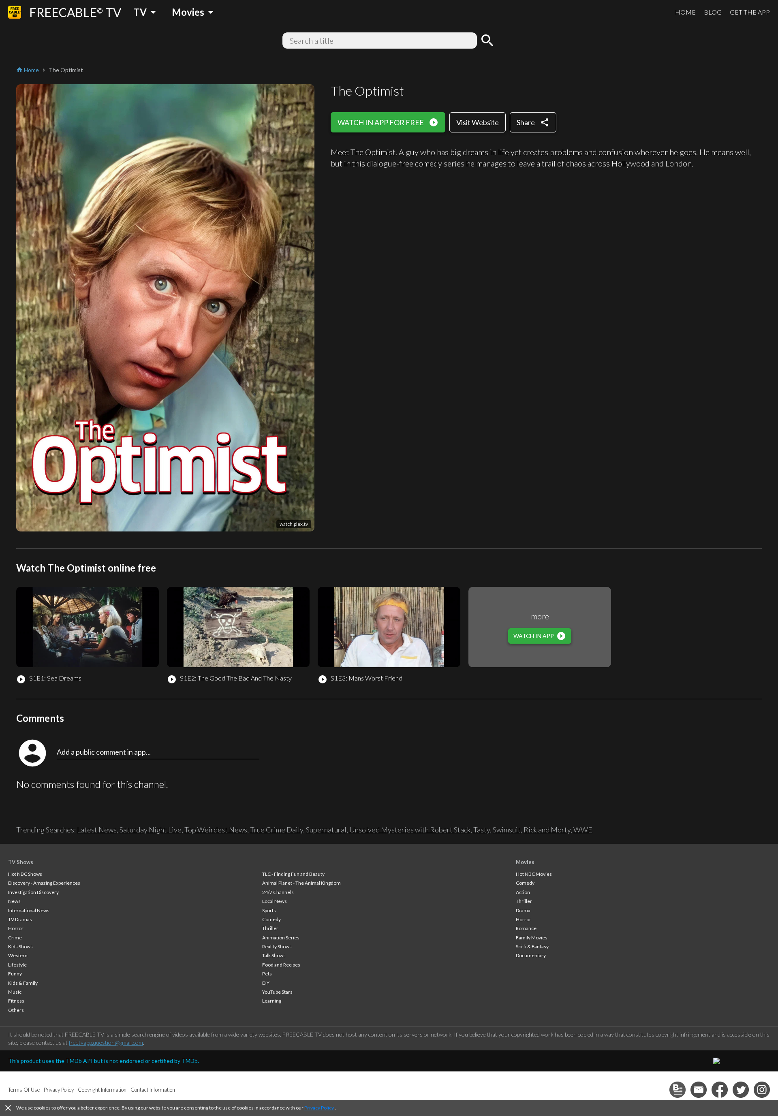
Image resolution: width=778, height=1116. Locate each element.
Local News (274, 901)
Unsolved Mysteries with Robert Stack (409, 829)
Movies (525, 862)
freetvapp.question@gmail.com (106, 1042)
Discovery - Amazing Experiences (44, 883)
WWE (582, 829)
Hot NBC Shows (25, 874)
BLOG (713, 12)
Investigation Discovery (33, 892)
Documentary (531, 955)
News (14, 901)
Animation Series (280, 938)
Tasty (481, 829)
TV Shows (20, 862)
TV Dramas (20, 919)
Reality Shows (277, 946)
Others (16, 1010)
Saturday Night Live (151, 829)
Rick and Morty (547, 829)
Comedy (271, 919)
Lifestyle (17, 965)
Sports (269, 910)
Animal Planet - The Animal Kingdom (301, 883)
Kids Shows (20, 946)
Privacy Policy (319, 1108)
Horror (16, 928)
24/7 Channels (278, 892)
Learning (271, 1001)
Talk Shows (274, 955)
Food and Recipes (281, 965)
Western (18, 955)
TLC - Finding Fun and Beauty (293, 874)
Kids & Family (23, 983)
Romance (526, 928)
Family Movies (531, 938)
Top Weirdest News (215, 829)
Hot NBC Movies (534, 874)
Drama (523, 910)
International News (28, 910)
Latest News (97, 829)
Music (14, 992)
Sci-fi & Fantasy (532, 946)
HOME (685, 12)
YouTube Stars (277, 992)
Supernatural (326, 829)
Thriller (270, 928)
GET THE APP (750, 12)
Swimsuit (507, 829)
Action (523, 892)
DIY (265, 983)
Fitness (16, 1001)
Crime (15, 938)
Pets (267, 974)
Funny (15, 974)
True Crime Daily (276, 829)
